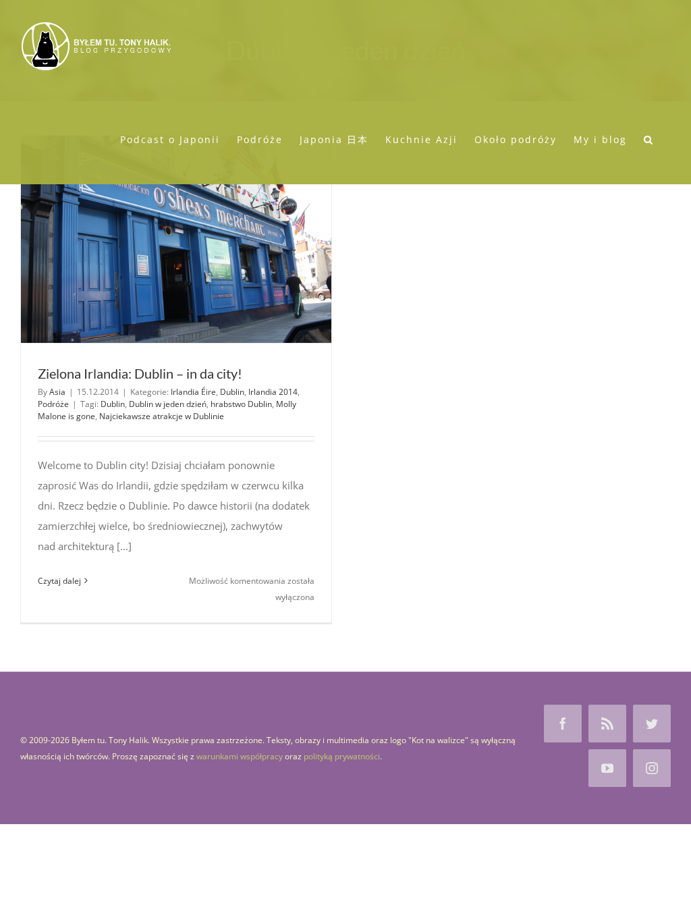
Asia (57, 392)
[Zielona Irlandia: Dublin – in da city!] (176, 239)
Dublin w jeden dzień (167, 404)
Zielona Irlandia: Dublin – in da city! (140, 373)
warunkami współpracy (239, 756)
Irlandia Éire (193, 392)
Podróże (53, 404)
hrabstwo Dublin (241, 404)
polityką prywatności (342, 756)
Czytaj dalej (59, 581)
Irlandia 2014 (273, 392)
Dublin (232, 392)
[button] (649, 138)
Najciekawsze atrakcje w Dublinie (161, 416)
